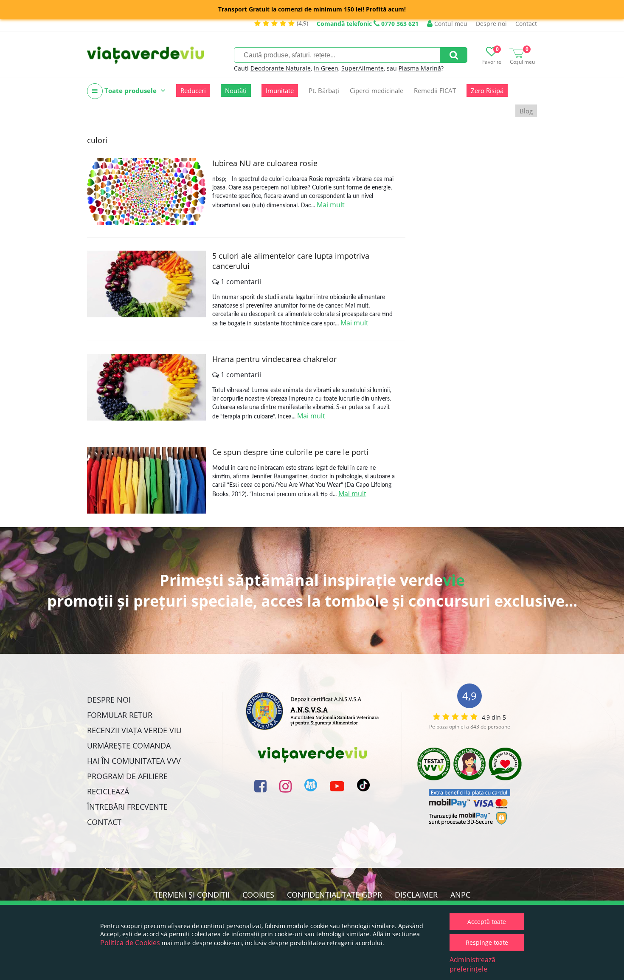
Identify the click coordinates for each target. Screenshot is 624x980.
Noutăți (236, 90)
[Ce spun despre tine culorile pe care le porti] (146, 480)
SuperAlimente (362, 68)
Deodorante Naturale (280, 68)
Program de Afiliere (127, 776)
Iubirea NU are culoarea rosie (265, 163)
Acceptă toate (486, 922)
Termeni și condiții (192, 895)
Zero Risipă (487, 90)
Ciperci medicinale (376, 90)
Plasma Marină (420, 68)
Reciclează (108, 791)
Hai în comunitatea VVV (134, 761)
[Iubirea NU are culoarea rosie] (146, 191)
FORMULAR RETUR (119, 715)
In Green (326, 68)
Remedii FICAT (435, 90)
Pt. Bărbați (324, 90)
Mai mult (331, 204)
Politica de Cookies (130, 942)
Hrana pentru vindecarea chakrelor (274, 359)
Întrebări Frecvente (127, 807)
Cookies (258, 895)
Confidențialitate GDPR (334, 895)
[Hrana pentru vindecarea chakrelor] (146, 387)
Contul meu (450, 24)
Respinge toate (487, 942)
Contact (526, 24)
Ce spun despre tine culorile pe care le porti (290, 452)
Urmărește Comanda (129, 745)
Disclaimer (416, 895)
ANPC (460, 895)
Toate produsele (130, 90)
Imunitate (280, 90)
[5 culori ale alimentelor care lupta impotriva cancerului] (146, 284)
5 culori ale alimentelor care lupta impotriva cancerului (290, 261)
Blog (526, 111)
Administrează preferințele (472, 964)
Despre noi (491, 24)
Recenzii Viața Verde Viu (134, 730)
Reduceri (193, 90)
